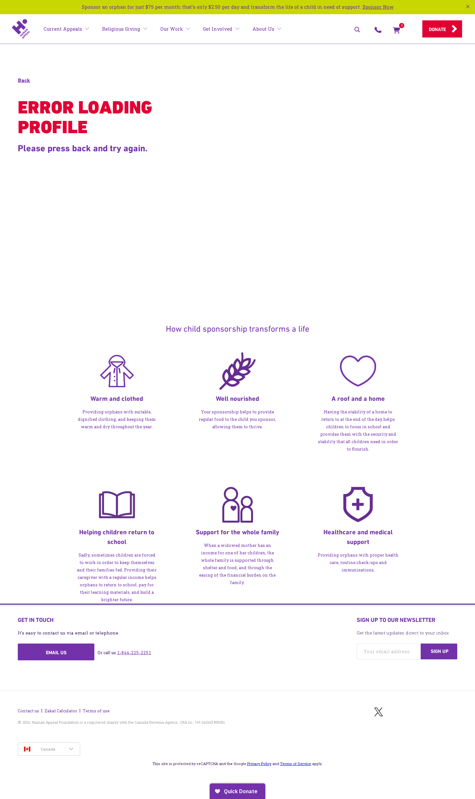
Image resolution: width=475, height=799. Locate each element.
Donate (437, 29)
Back (24, 80)
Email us (56, 652)
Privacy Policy (259, 764)
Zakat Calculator (61, 711)
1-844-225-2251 (134, 652)
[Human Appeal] (21, 29)
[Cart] (396, 32)
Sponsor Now (378, 7)
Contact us (28, 711)
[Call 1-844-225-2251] (378, 32)
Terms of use (96, 711)
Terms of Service (295, 764)
